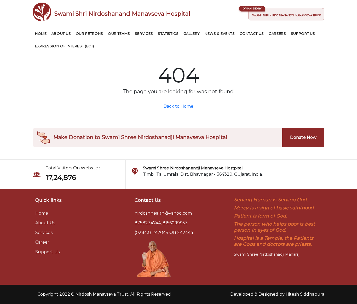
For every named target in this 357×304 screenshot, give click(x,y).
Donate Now (303, 137)
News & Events (220, 33)
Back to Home (178, 106)
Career (42, 242)
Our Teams (119, 33)
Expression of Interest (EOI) (64, 46)
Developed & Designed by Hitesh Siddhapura (277, 294)
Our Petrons (89, 33)
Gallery (191, 33)
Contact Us (252, 33)
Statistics (168, 33)
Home (41, 33)
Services (144, 33)
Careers (277, 33)
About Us (61, 33)
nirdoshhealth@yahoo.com (163, 213)
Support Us (303, 33)
